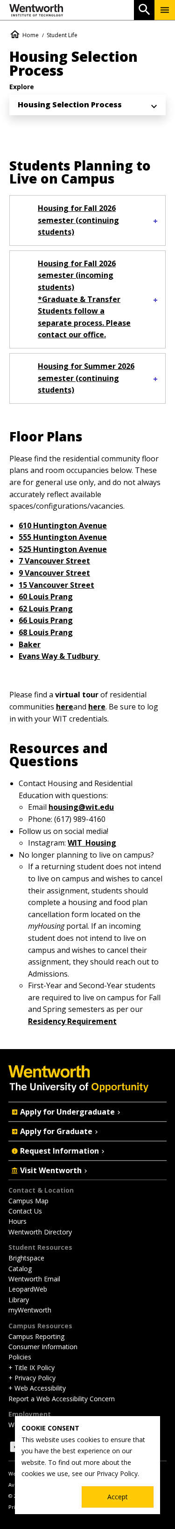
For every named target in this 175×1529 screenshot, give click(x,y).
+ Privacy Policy (32, 1377)
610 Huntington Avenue (63, 525)
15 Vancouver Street (56, 585)
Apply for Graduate (56, 1131)
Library (18, 1299)
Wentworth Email (34, 1278)
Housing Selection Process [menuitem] (70, 104)
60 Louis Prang (46, 596)
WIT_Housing (92, 843)
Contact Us (25, 1211)
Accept (117, 1496)
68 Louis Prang (46, 632)
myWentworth (29, 1310)
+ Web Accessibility (37, 1388)
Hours (17, 1221)
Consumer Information (42, 1346)
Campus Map (28, 1200)
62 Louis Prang (46, 609)
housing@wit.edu (81, 807)
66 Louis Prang (46, 620)
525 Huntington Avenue (63, 549)
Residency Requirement (72, 1021)
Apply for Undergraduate (67, 1112)
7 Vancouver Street (54, 561)
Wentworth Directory (40, 1231)
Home (30, 35)
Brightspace (26, 1257)
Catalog (20, 1268)
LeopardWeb (27, 1289)
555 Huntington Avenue (63, 537)
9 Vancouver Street (54, 573)
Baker (30, 644)
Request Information (59, 1151)
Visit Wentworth (51, 1170)
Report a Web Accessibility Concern (61, 1398)
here (64, 707)
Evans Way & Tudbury (59, 656)
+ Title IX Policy (31, 1367)
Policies (19, 1356)
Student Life (62, 35)
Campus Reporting (36, 1336)
